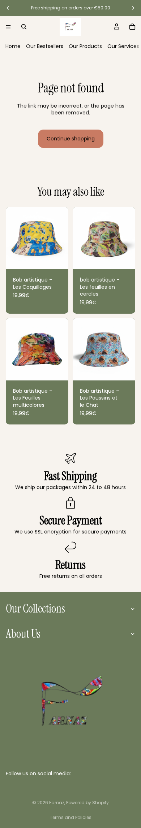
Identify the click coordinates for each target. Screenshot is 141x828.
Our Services (123, 46)
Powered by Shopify (87, 802)
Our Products (85, 46)
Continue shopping (71, 138)
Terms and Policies (70, 817)
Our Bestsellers (44, 46)
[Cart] (132, 27)
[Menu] (8, 26)
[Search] (24, 27)
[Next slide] (133, 8)
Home (13, 46)
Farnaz (56, 802)
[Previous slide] (8, 8)
